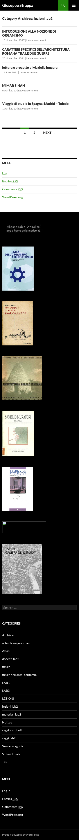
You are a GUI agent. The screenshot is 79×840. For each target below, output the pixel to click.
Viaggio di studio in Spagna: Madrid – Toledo (35, 104)
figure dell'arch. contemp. (19, 675)
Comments (12, 189)
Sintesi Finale (11, 754)
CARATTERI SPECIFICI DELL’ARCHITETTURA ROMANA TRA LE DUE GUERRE (36, 51)
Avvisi (6, 651)
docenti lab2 (10, 659)
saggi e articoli (12, 730)
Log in (6, 173)
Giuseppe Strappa (17, 5)
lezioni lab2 (10, 706)
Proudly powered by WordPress (20, 834)
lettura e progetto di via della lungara (29, 67)
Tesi (4, 762)
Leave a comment (36, 40)
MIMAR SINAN (13, 85)
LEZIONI (8, 698)
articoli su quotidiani (16, 643)
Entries (10, 181)
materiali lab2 (11, 714)
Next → (49, 132)
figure (6, 667)
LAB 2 (6, 682)
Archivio (8, 635)
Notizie (7, 722)
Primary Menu (73, 5)
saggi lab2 (9, 738)
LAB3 (6, 690)
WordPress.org (12, 197)
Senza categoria (12, 746)
